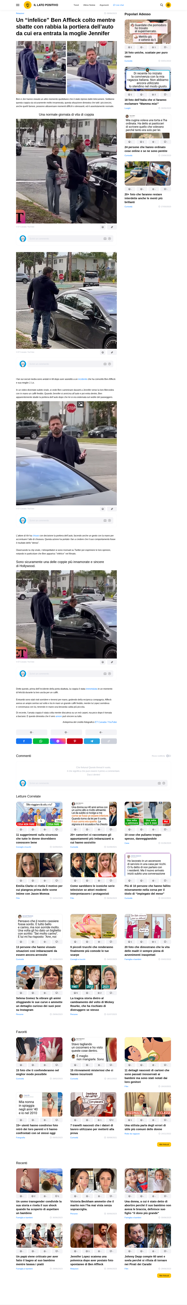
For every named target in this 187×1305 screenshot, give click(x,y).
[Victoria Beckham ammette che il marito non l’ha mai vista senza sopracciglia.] (93, 1181)
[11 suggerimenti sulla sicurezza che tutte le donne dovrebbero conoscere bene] (39, 814)
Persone (19, 1014)
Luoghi (128, 108)
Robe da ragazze (132, 1134)
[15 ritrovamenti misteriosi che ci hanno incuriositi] (93, 1050)
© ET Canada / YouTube (25, 227)
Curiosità (128, 61)
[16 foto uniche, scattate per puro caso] (148, 32)
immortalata (91, 689)
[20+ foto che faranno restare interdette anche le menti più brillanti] (148, 174)
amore (59, 716)
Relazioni (20, 13)
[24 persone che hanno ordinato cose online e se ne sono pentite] (148, 127)
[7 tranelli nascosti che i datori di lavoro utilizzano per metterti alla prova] (93, 1105)
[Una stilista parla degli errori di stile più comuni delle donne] (148, 1105)
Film (18, 898)
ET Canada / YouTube (106, 722)
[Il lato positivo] (41, 5)
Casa (127, 843)
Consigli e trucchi (23, 847)
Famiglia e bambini (133, 959)
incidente (82, 379)
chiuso (36, 535)
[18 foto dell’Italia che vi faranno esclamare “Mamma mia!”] (148, 79)
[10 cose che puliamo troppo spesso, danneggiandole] (148, 814)
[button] (31, 732)
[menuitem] (76, 5)
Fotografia (20, 1137)
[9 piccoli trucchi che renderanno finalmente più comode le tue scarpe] (93, 926)
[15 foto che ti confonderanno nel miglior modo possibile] (39, 1050)
